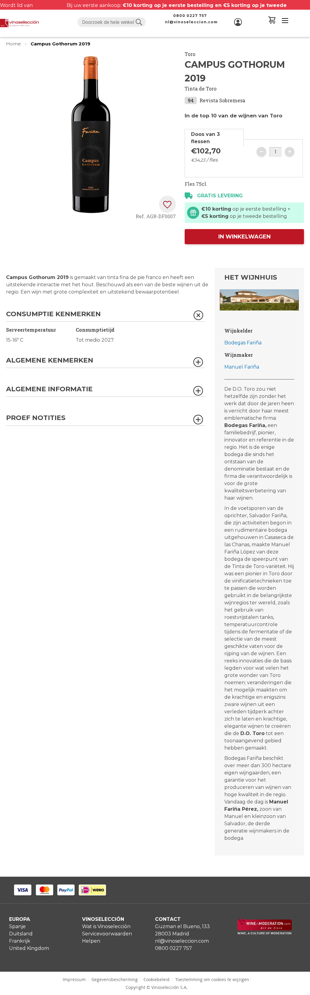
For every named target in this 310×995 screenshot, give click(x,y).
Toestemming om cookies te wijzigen (212, 979)
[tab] (214, 138)
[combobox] (112, 22)
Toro (190, 54)
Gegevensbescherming (114, 979)
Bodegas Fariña (243, 343)
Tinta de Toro (200, 88)
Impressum (74, 979)
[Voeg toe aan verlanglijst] (167, 204)
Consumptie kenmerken (53, 314)
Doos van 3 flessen (205, 137)
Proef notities (35, 418)
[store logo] (19, 23)
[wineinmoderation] (264, 933)
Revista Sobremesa (222, 100)
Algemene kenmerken (49, 360)
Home (14, 44)
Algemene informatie (49, 389)
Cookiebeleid (156, 979)
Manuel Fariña (241, 367)
